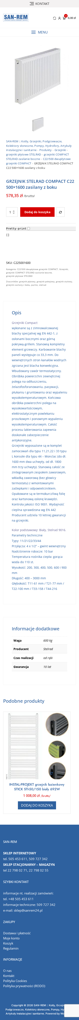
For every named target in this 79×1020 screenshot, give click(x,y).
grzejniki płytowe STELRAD (19, 275)
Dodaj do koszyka (37, 212)
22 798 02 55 (38, 870)
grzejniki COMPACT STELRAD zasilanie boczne (29, 272)
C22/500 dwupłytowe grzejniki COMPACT (37, 269)
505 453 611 (17, 859)
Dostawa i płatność (17, 933)
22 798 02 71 (17, 870)
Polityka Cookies (15, 981)
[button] (39, 32)
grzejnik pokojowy (46, 281)
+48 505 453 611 (21, 899)
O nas (7, 970)
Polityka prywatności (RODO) (24, 986)
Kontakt (8, 976)
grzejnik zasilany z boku (18, 284)
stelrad (42, 284)
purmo (34, 284)
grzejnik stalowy (64, 281)
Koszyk (8, 943)
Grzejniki (63, 269)
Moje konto (11, 938)
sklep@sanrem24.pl (28, 910)
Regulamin (11, 948)
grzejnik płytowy (27, 281)
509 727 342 (38, 859)
